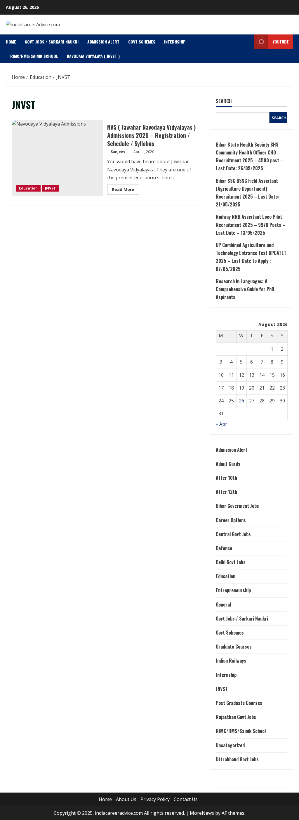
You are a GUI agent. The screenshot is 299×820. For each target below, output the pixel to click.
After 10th (226, 477)
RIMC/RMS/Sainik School (34, 56)
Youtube (281, 42)
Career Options (231, 520)
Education (28, 188)
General (223, 604)
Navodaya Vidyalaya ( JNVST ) (93, 56)
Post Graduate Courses (239, 702)
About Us (126, 799)
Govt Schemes (141, 42)
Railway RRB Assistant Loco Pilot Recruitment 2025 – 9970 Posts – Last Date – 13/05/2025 (250, 224)
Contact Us (186, 799)
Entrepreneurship (233, 590)
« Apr (221, 424)
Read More (125, 190)
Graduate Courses (234, 646)
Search (224, 101)
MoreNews (202, 813)
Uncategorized (230, 745)
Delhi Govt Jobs (231, 562)
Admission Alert (103, 42)
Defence (224, 548)
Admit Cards (228, 463)
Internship (175, 42)
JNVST (50, 188)
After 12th (226, 491)
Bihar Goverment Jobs (237, 505)
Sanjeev (118, 151)
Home (11, 42)
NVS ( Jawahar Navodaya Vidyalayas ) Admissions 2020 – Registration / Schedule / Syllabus (57, 158)
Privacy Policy (155, 799)
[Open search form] (248, 49)
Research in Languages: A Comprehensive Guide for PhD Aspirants (245, 289)
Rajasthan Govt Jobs (236, 716)
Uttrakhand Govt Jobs (237, 759)
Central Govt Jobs (233, 534)
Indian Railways (231, 660)
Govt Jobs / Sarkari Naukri (52, 42)
